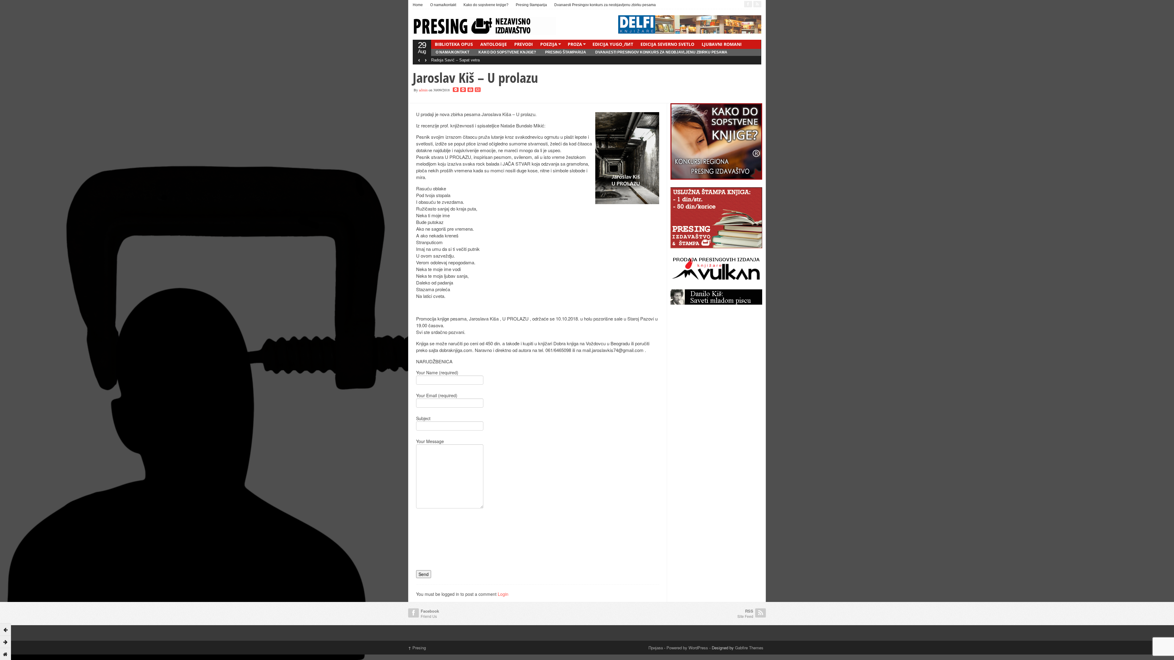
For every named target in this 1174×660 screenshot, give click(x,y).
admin (423, 89)
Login (503, 594)
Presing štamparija (531, 5)
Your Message (430, 441)
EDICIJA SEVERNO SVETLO (667, 44)
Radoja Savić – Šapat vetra (455, 60)
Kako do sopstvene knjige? (485, 5)
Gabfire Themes (749, 648)
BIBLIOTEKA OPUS (454, 44)
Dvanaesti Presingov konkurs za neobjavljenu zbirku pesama (605, 5)
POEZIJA (548, 44)
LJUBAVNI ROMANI (722, 44)
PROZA (575, 44)
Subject (423, 418)
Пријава (655, 648)
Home (418, 5)
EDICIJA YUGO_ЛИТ (613, 44)
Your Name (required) (437, 372)
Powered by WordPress (687, 648)
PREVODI (523, 44)
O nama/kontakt (443, 5)
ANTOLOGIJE (493, 44)
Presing (417, 648)
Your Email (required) (436, 395)
